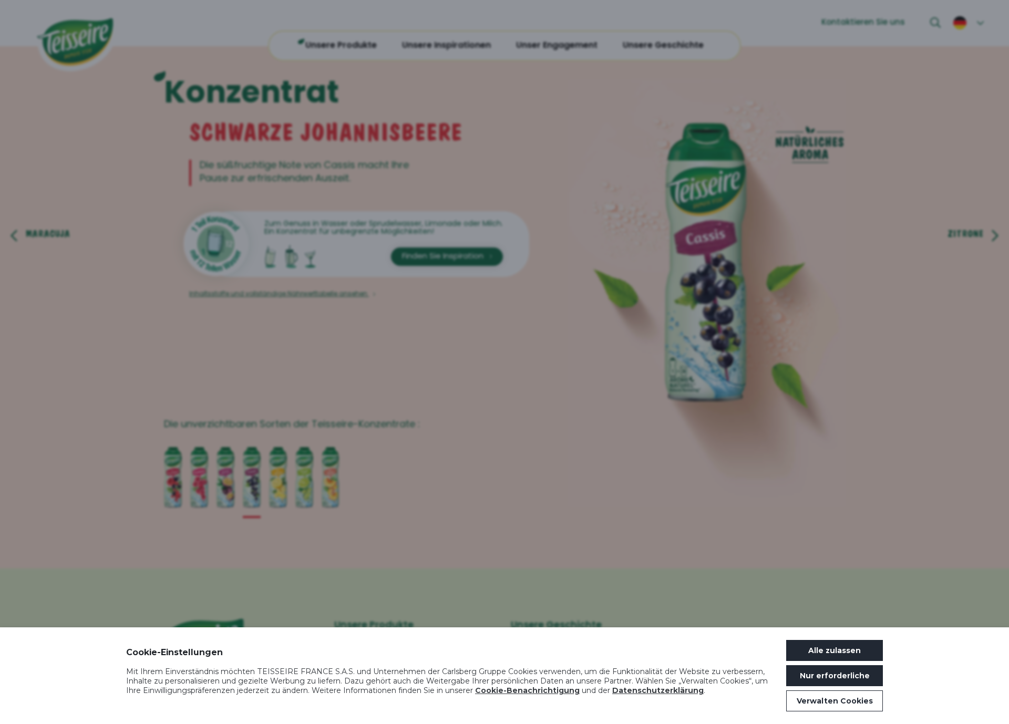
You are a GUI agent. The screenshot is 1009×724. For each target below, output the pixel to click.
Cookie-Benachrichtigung (527, 690)
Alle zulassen (834, 650)
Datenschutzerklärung (658, 690)
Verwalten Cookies (835, 701)
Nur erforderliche (835, 675)
